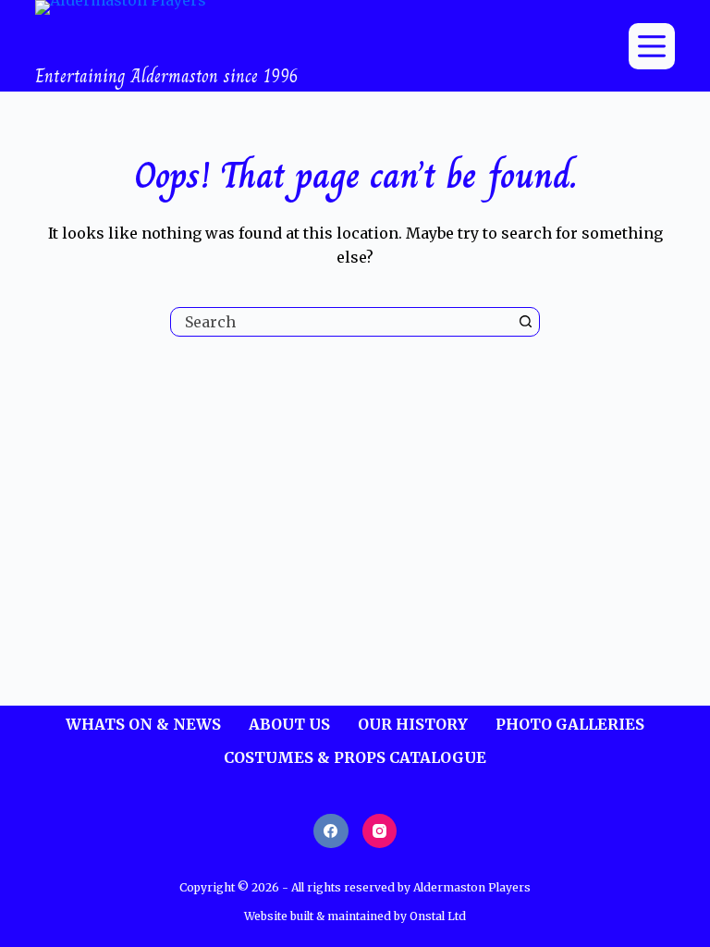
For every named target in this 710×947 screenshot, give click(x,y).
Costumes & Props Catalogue (355, 757)
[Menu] (652, 46)
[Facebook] (331, 831)
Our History (413, 724)
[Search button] (525, 322)
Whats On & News (143, 724)
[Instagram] (380, 831)
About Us (289, 724)
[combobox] (341, 322)
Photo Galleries (570, 724)
